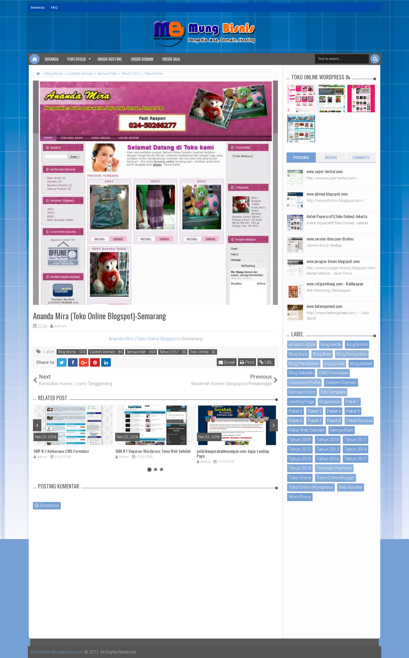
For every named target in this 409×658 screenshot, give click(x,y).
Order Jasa (171, 59)
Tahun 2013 (327, 449)
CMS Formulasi (333, 372)
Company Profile (304, 382)
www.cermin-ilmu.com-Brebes (330, 238)
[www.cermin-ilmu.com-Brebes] (295, 245)
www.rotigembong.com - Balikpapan (335, 283)
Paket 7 (315, 420)
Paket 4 (334, 411)
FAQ (54, 7)
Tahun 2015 (300, 458)
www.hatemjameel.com (324, 306)
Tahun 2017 (355, 458)
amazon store (302, 344)
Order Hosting (110, 59)
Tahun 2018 (300, 468)
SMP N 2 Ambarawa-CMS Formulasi (61, 451)
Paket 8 (334, 420)
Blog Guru (298, 354)
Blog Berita (331, 344)
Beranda (38, 7)
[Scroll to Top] (402, 648)
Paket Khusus (359, 420)
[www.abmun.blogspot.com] (295, 200)
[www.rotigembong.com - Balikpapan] (295, 290)
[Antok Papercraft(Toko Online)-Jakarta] (295, 222)
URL (268, 362)
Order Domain (142, 59)
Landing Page (301, 401)
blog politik (334, 363)
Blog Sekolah (301, 372)
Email (229, 362)
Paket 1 (352, 401)
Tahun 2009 (300, 439)
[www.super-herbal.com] (295, 177)
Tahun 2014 (355, 449)
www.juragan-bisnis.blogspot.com (333, 261)
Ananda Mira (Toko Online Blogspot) (144, 338)
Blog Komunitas (352, 354)
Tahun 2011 (355, 439)
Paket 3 (315, 411)
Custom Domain (102, 352)
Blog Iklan (322, 354)
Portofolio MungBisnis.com (57, 652)
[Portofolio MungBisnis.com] (34, 59)
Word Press (300, 496)
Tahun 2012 (169, 352)
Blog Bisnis (67, 352)
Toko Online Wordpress (311, 487)
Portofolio (76, 59)
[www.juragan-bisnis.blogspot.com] (295, 267)
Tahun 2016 (327, 458)
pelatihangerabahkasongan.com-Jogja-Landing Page (233, 453)
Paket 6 (295, 420)
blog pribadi (361, 363)
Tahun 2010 (327, 439)
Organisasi (329, 401)
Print (249, 362)
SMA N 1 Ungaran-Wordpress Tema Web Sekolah (152, 451)
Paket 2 (295, 411)
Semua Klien (136, 352)
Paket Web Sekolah (307, 430)
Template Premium (334, 468)
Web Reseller (351, 487)
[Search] (375, 58)
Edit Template (333, 392)
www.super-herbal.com (325, 171)
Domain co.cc (302, 392)
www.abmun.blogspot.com (327, 193)
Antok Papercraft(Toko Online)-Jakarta (337, 216)
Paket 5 (353, 411)
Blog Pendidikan (304, 363)
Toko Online (199, 352)
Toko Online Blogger (335, 477)
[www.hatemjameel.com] (295, 312)
